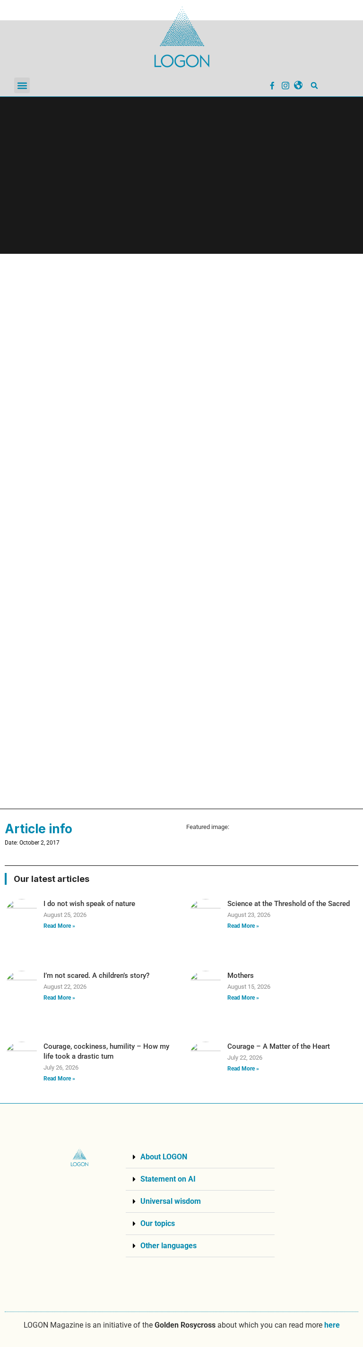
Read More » (59, 926)
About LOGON (163, 1156)
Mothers (240, 975)
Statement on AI (168, 1178)
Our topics (157, 1223)
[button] (22, 85)
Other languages (168, 1245)
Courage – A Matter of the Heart (278, 1046)
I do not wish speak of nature (89, 903)
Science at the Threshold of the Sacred (288, 903)
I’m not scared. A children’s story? (96, 975)
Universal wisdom (170, 1201)
